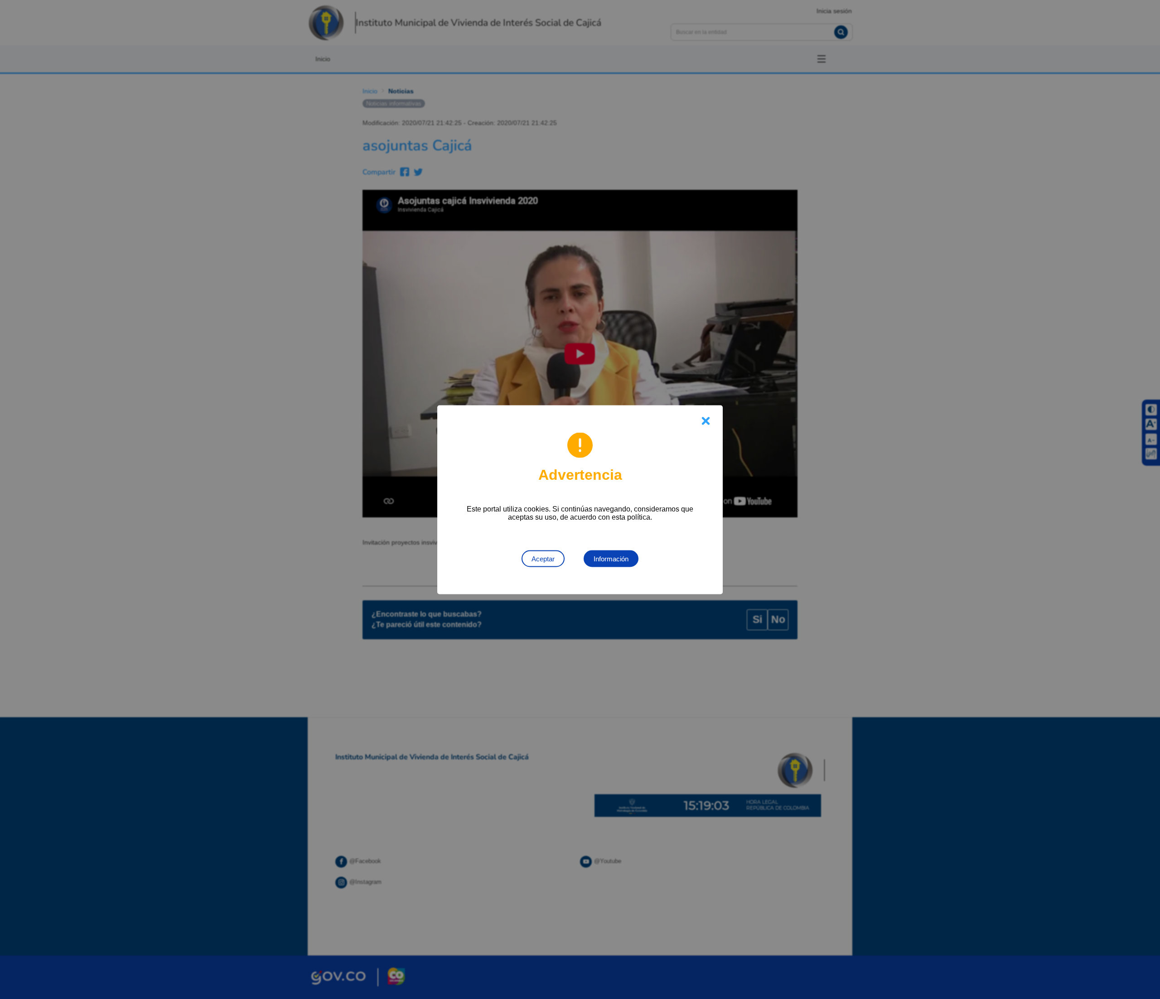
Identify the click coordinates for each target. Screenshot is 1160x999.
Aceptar (543, 558)
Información (611, 558)
